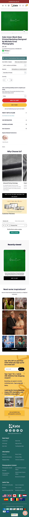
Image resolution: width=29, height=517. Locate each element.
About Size (17, 440)
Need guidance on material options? (19, 69)
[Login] (23, 5)
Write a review (14, 232)
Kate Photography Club (7, 490)
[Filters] (7, 225)
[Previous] (2, 21)
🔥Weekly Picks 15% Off (14, 1)
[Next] (26, 21)
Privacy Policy (18, 457)
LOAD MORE (15, 349)
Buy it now (15, 104)
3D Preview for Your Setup (8, 115)
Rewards (4, 470)
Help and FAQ (18, 443)
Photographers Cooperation (5, 474)
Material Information (7, 457)
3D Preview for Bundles (7, 485)
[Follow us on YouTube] (21, 430)
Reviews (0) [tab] (5, 221)
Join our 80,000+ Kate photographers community (14, 413)
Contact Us (4, 440)
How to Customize (19, 485)
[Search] (5, 5)
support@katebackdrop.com (14, 433)
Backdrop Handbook (20, 490)
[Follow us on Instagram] (10, 430)
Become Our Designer (20, 476)
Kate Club (4, 446)
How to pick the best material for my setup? (14, 195)
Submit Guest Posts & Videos (20, 473)
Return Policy (18, 454)
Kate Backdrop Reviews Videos (20, 468)
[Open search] (3, 225)
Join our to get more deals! (14, 108)
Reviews (4, 487)
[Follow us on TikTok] (14, 430)
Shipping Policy (5, 459)
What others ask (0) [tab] (19, 221)
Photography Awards (7, 467)
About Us (4, 454)
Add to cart (14, 278)
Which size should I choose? (21, 61)
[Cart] (26, 5)
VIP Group (4, 443)
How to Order (18, 487)
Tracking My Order (19, 446)
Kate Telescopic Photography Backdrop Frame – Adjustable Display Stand (13, 92)
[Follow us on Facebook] (6, 430)
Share (3, 146)
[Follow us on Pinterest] (17, 430)
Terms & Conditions (19, 459)
